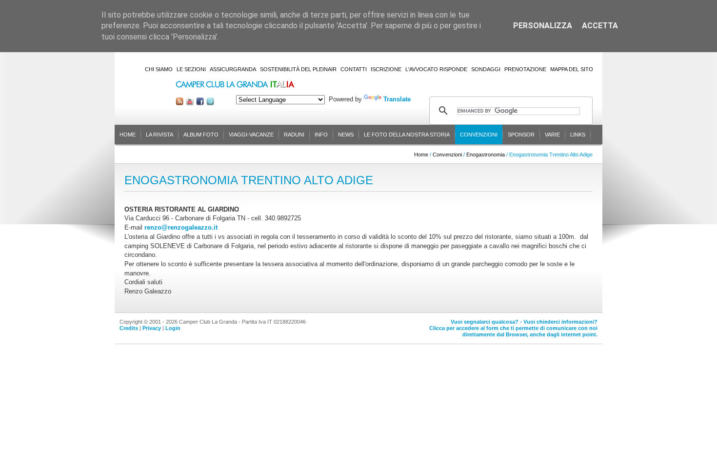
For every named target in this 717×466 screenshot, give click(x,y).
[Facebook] (200, 103)
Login (172, 328)
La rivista (159, 134)
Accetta (600, 25)
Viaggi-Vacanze (251, 134)
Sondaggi (485, 69)
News (346, 134)
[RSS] (179, 103)
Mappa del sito (571, 69)
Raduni (294, 134)
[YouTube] (190, 103)
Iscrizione (386, 69)
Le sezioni (191, 69)
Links (577, 134)
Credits (129, 328)
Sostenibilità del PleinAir (298, 69)
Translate (397, 99)
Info (321, 134)
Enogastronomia (485, 154)
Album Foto (201, 134)
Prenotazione (525, 69)
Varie (552, 134)
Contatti (353, 69)
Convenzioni (479, 134)
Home (128, 134)
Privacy (151, 328)
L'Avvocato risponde (436, 69)
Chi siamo (159, 69)
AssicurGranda (233, 69)
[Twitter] (210, 103)
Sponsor (521, 134)
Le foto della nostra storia (407, 134)
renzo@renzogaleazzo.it (181, 227)
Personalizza (542, 25)
